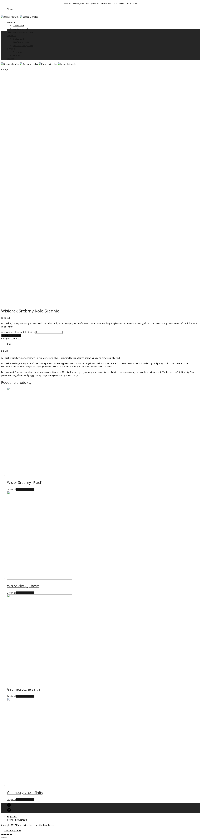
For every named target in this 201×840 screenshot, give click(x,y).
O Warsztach (18, 25)
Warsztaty (11, 22)
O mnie (10, 48)
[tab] (103, 344)
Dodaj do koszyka (11, 335)
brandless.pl (48, 825)
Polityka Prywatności (17, 819)
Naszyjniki (16, 338)
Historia (16, 55)
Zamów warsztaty (21, 29)
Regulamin (12, 816)
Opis (9, 344)
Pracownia (17, 52)
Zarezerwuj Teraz (12, 830)
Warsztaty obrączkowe (23, 32)
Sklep (10, 9)
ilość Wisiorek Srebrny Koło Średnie (18, 332)
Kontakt (10, 58)
